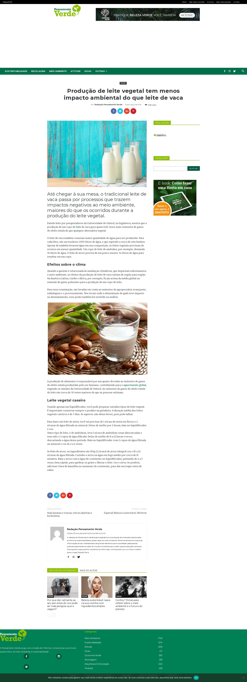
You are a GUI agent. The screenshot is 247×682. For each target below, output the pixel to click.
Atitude (75, 71)
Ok (196, 677)
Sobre (184, 2)
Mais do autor (88, 570)
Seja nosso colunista (196, 2)
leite (78, 226)
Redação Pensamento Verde (108, 105)
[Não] (243, 677)
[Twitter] (234, 71)
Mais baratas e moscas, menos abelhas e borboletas (69, 514)
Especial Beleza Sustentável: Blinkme (125, 513)
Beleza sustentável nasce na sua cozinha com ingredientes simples (95, 603)
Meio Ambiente (58, 71)
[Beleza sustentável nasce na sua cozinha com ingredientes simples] (96, 587)
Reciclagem (38, 71)
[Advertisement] (123, 46)
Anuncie (210, 2)
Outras (100, 71)
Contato (237, 2)
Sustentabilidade (16, 71)
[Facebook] (225, 71)
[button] (242, 71)
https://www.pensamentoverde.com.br (86, 533)
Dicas (87, 71)
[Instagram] (229, 71)
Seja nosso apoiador (223, 2)
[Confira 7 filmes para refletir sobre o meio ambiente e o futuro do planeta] (131, 587)
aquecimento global (134, 385)
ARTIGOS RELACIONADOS (62, 570)
